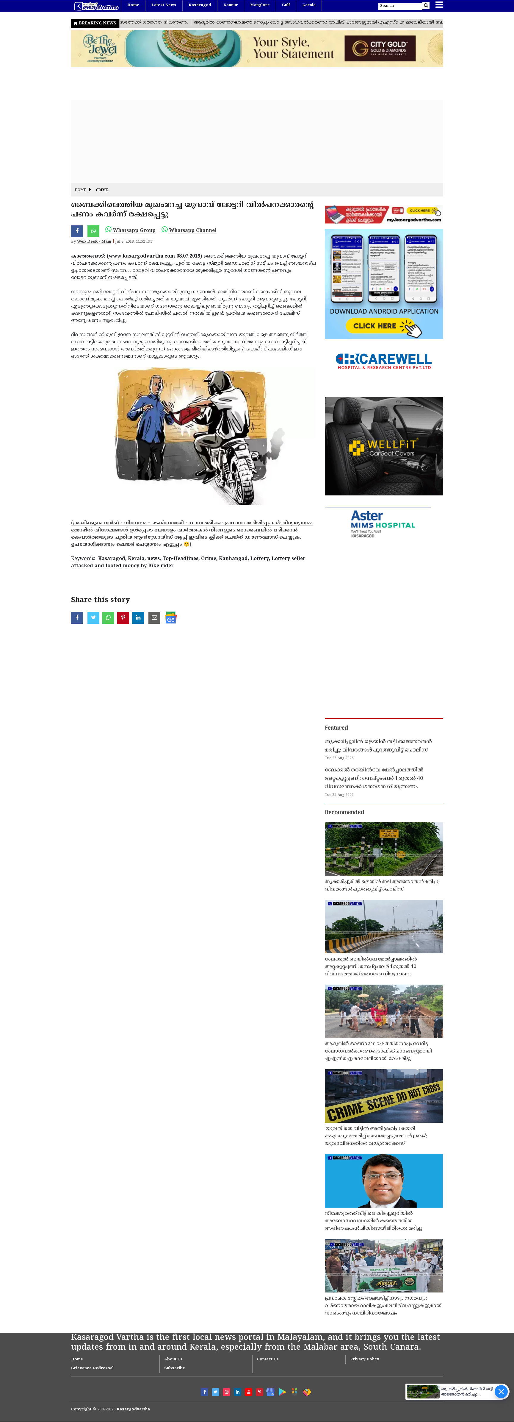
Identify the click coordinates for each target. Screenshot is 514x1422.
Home (133, 5)
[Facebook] (204, 1392)
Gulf (286, 5)
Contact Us (268, 1359)
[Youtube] (248, 1392)
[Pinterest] (259, 1392)
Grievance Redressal (92, 1368)
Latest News (163, 5)
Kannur (230, 5)
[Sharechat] (306, 1391)
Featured (336, 728)
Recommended (344, 813)
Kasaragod (200, 5)
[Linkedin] (237, 1392)
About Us (173, 1359)
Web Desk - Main (94, 241)
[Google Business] (268, 1391)
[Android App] (281, 1391)
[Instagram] (226, 1392)
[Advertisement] (249, 141)
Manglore (260, 5)
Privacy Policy (364, 1359)
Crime (102, 190)
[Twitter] (215, 1392)
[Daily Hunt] (293, 1391)
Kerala (309, 5)
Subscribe (174, 1368)
